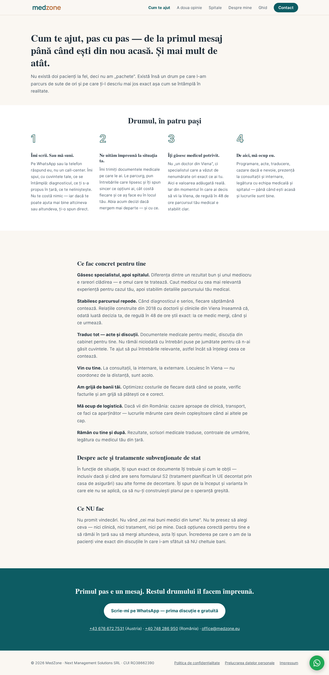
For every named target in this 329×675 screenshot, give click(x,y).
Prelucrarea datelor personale (250, 663)
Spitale (215, 7)
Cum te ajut (159, 7)
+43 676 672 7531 (106, 628)
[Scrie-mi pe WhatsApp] (316, 662)
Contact (286, 7)
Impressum (289, 663)
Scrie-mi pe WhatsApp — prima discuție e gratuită (164, 610)
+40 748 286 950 (161, 628)
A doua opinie (189, 7)
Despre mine (240, 7)
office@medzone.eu (221, 628)
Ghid (263, 7)
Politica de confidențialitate (197, 663)
